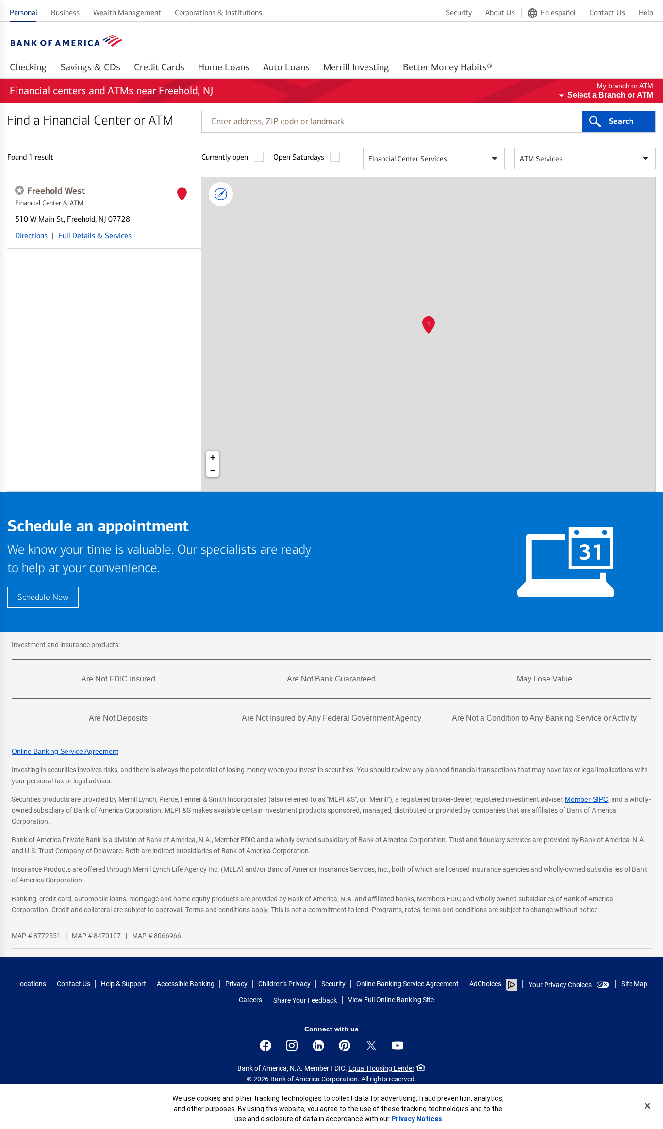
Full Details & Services (95, 235)
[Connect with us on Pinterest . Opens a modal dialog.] (344, 1045)
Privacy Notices (416, 1119)
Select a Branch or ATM (610, 95)
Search (621, 121)
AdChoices (485, 984)
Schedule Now (42, 597)
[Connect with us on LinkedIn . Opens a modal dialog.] (318, 1045)
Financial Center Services (407, 158)
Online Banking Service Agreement (65, 751)
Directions (31, 235)
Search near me (221, 194)
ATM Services (541, 158)
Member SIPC (586, 799)
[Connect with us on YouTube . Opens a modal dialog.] (397, 1045)
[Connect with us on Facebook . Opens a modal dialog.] (265, 1045)
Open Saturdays (298, 157)
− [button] (212, 470)
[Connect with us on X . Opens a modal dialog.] (371, 1045)
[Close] (647, 1105)
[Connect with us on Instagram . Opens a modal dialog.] (292, 1045)
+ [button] (212, 457)
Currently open (224, 157)
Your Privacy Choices (560, 985)
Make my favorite (19, 190)
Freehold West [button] (56, 190)
